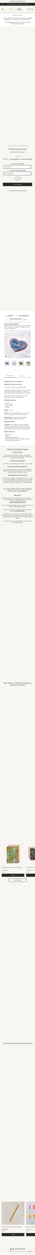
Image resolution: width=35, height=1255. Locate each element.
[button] (32, 9)
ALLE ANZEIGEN (17, 880)
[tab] (9, 376)
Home (8, 145)
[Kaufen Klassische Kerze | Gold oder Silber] (13, 1213)
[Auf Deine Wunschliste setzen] (22, 844)
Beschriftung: (17, 163)
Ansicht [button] (13, 1234)
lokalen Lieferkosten (27, 159)
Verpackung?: (17, 170)
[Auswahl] (21, 178)
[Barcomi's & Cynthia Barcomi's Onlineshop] (15, 9)
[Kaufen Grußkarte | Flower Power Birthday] (13, 853)
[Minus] (14, 178)
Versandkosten (15, 159)
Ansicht (13, 875)
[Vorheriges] (15, 370)
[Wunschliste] (29, 9)
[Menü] (2, 9)
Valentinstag (14, 145)
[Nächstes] (19, 370)
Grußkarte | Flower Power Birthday (12, 867)
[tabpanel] (17, 410)
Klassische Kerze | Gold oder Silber (12, 1227)
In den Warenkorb (17, 184)
